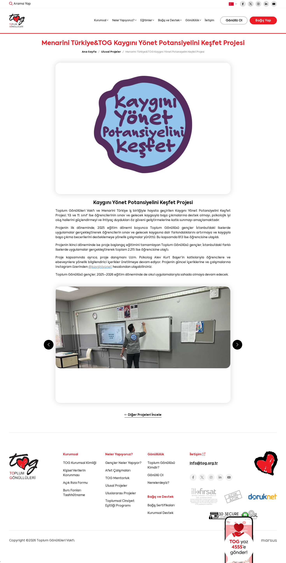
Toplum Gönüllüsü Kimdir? (161, 465)
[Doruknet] (262, 497)
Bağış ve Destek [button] (169, 20)
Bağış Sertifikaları (161, 505)
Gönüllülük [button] (192, 20)
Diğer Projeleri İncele (144, 415)
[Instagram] (258, 4)
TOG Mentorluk (117, 478)
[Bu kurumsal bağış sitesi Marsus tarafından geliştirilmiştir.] (269, 540)
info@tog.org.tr (204, 463)
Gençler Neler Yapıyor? (123, 463)
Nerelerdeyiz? (158, 483)
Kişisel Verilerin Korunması (74, 473)
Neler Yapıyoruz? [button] (123, 20)
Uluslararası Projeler (120, 493)
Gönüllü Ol (155, 475)
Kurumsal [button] (100, 20)
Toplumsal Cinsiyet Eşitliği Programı (119, 503)
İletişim (209, 20)
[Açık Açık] (233, 497)
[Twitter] (251, 4)
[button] (233, 4)
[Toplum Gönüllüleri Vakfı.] (17, 20)
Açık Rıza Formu (75, 483)
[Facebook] (243, 4)
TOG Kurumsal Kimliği (79, 463)
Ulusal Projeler (116, 485)
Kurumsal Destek (160, 513)
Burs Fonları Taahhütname (74, 493)
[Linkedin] (266, 4)
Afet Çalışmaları (118, 470)
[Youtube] (274, 4)
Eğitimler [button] (146, 20)
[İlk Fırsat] (204, 496)
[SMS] (238, 539)
